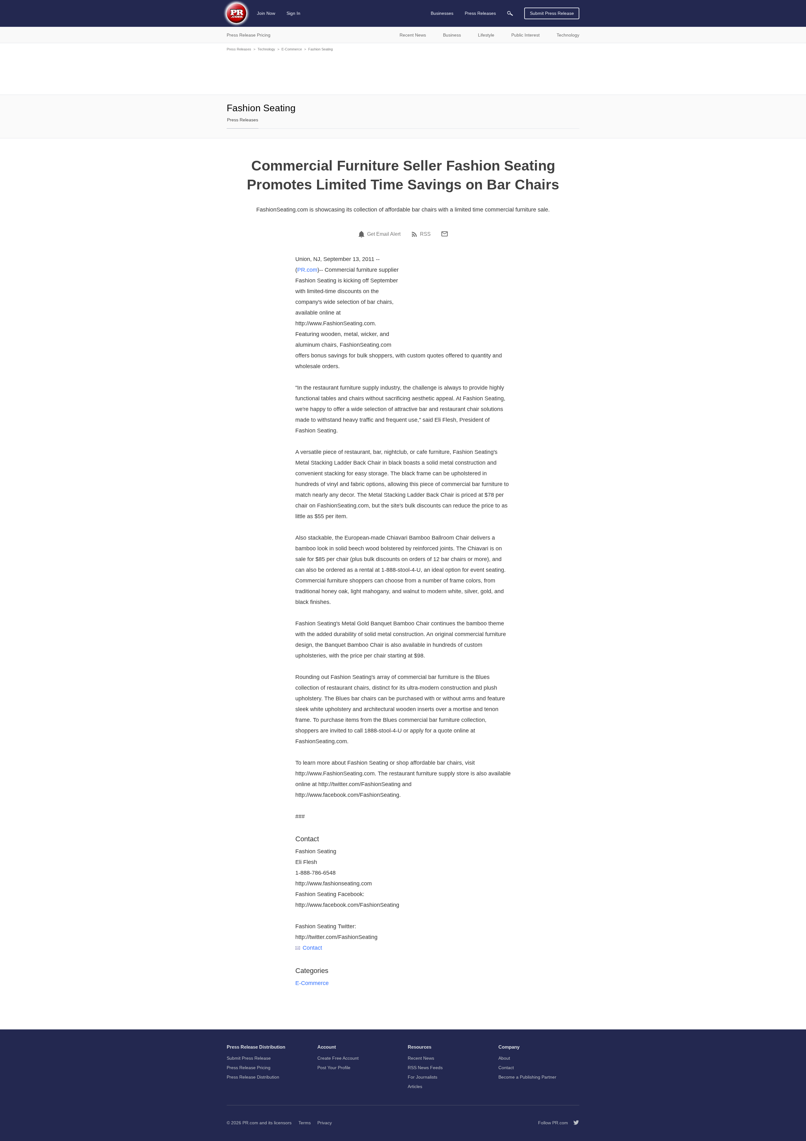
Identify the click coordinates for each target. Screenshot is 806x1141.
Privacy (324, 1123)
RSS (425, 234)
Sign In (293, 13)
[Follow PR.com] (573, 1122)
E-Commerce (291, 49)
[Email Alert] (362, 234)
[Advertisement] (403, 72)
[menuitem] (510, 13)
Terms (304, 1123)
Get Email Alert (383, 234)
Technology (266, 49)
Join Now (266, 13)
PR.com (307, 270)
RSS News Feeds (425, 1067)
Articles (415, 1086)
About (504, 1058)
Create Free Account (338, 1058)
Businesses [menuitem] (442, 13)
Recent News (421, 1058)
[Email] (444, 234)
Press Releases (239, 49)
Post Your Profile (333, 1067)
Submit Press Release (552, 13)
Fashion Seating (320, 49)
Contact (312, 948)
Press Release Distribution (253, 1077)
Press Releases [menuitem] (480, 13)
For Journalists (422, 1077)
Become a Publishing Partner (527, 1077)
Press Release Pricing (248, 1067)
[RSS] (415, 234)
